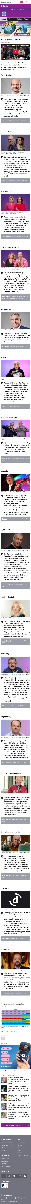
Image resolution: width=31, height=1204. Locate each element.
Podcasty (4, 1163)
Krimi (3, 1052)
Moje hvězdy (5, 762)
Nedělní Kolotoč (6, 641)
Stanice (3, 1148)
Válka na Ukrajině (6, 1143)
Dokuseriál (5, 938)
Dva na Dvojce (6, 180)
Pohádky (5, 1056)
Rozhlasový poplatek (22, 1155)
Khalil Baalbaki (4, 269)
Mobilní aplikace (6, 1166)
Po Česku (4, 993)
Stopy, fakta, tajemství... (9, 875)
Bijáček (4, 406)
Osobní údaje (11, 1198)
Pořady (20, 19)
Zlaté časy (5, 705)
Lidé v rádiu (19, 1148)
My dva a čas (5, 346)
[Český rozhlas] (6, 2)
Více (26, 19)
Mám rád (4, 519)
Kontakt (18, 1153)
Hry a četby (5, 1048)
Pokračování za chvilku (8, 296)
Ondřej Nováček (10, 1031)
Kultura (3, 19)
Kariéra (18, 1150)
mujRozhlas (4, 1044)
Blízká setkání (6, 236)
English (3, 1199)
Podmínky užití (20, 1198)
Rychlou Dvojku (6, 584)
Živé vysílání (5, 1063)
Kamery (28, 9)
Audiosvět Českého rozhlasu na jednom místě (13, 1071)
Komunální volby (6, 1145)
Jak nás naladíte (21, 1143)
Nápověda (19, 1145)
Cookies (3, 1198)
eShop (3, 1150)
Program (12, 9)
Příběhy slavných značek (9, 819)
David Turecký (15, 95)
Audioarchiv (20, 9)
